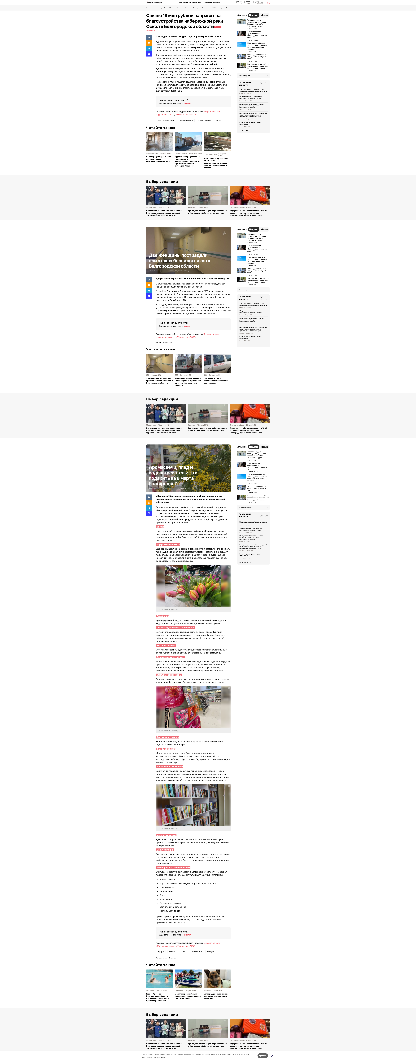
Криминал (229, 8)
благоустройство (204, 120)
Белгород (158, 8)
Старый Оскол (169, 8)
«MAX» (192, 114)
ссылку (187, 103)
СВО (214, 8)
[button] (261, 83)
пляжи (218, 120)
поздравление (197, 952)
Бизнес (180, 8)
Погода (220, 8)
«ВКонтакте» (182, 114)
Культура (196, 8)
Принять (262, 1056)
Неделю (253, 15)
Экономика (206, 8)
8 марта (183, 952)
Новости (149, 8)
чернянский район (186, 120)
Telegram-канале (211, 111)
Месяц (264, 15)
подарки (161, 952)
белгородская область (166, 120)
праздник (210, 952)
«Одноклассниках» (165, 114)
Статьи (187, 8)
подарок (172, 952)
